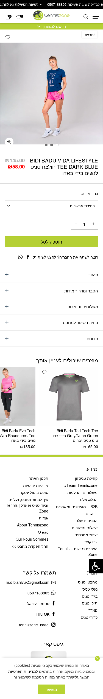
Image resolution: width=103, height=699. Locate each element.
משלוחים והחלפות (82, 492)
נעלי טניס (90, 589)
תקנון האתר (38, 478)
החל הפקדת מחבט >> (30, 546)
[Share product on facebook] (28, 257)
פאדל (93, 610)
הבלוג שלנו (89, 499)
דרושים (92, 513)
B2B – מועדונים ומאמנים (77, 506)
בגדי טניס (90, 596)
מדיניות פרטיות (35, 485)
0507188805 (38, 593)
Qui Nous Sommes (32, 539)
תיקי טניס (90, 603)
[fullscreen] (9, 142)
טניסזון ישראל (38, 603)
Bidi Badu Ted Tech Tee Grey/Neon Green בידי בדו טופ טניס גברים (75, 435)
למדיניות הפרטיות (23, 671)
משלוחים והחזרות (82, 306)
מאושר (51, 689)
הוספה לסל (51, 241)
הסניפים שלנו (87, 520)
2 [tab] (51, 145)
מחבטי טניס (88, 582)
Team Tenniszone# (81, 485)
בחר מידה (90, 193)
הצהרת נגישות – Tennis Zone (78, 551)
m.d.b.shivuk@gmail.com (27, 582)
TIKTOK (42, 614)
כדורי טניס (89, 617)
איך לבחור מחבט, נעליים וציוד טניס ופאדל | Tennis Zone (27, 505)
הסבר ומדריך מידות (81, 291)
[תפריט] (96, 16)
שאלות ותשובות (85, 527)
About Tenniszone (32, 525)
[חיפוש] (86, 16)
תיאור (93, 274)
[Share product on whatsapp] (20, 257)
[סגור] (97, 658)
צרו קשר (91, 541)
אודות (43, 518)
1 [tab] (57, 145)
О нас (43, 532)
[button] (96, 566)
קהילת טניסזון (86, 478)
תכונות (92, 338)
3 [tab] (46, 145)
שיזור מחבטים (86, 534)
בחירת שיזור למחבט (80, 322)
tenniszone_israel (34, 624)
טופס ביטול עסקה (34, 492)
